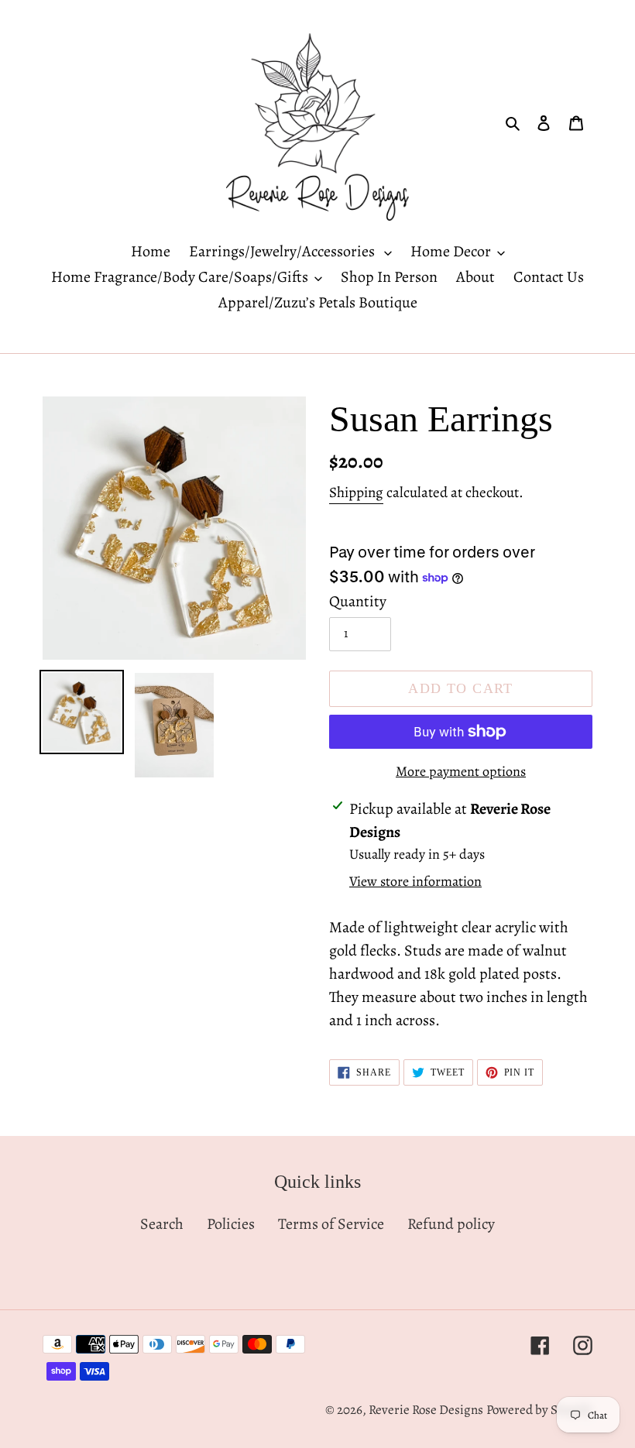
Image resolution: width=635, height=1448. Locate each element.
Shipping (356, 492)
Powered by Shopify (539, 1410)
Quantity (357, 601)
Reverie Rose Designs (426, 1410)
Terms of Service (331, 1223)
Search (162, 1223)
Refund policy (451, 1223)
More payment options (461, 771)
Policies (231, 1223)
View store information (415, 881)
